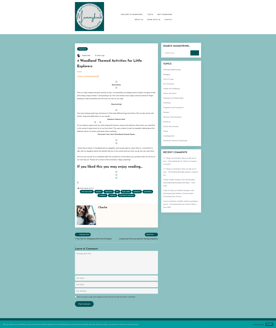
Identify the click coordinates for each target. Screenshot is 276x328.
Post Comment (84, 304)
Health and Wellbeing (171, 88)
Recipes (166, 112)
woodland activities (126, 195)
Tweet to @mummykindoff (88, 76)
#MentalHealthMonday (172, 70)
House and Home (169, 93)
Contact (168, 20)
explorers (108, 192)
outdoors (137, 192)
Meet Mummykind (164, 14)
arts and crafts (87, 192)
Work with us (153, 20)
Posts (150, 14)
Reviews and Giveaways (172, 117)
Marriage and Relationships (173, 98)
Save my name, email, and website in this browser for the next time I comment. (106, 297)
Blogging (166, 74)
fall (117, 192)
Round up (166, 122)
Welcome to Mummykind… (132, 14)
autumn (98, 192)
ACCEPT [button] (269, 324)
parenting (147, 192)
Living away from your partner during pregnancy (138, 239)
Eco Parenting (168, 84)
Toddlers (102, 195)
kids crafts (126, 192)
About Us (138, 20)
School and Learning (170, 126)
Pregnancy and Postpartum (173, 107)
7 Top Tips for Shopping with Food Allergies (93, 239)
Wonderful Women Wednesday (175, 140)
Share (79, 71)
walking (113, 195)
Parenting (82, 49)
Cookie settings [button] (258, 324)
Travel (165, 131)
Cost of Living (168, 79)
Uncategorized (168, 136)
